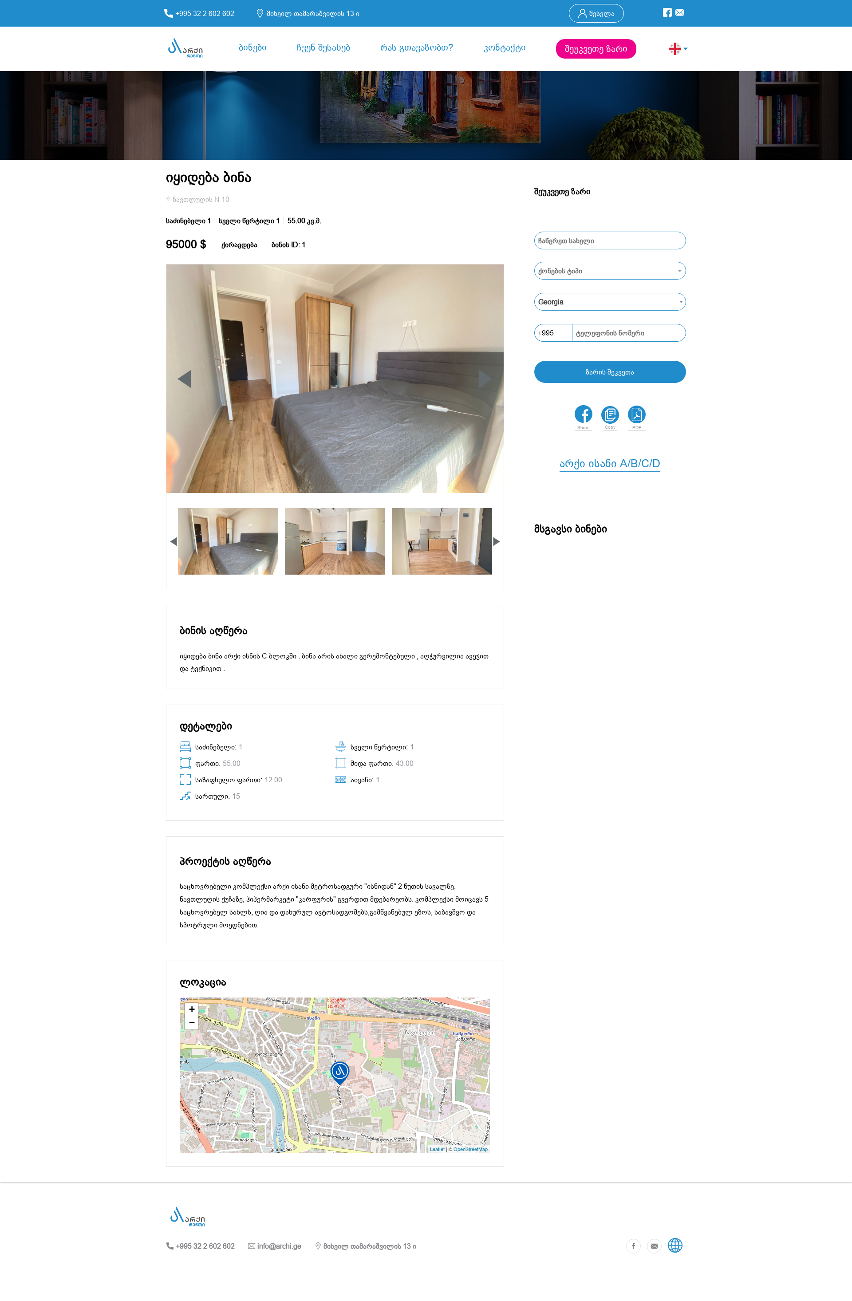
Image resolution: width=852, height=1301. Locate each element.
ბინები (253, 47)
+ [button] (192, 1009)
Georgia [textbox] (551, 302)
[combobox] (610, 302)
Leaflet (437, 1148)
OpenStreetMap (471, 1148)
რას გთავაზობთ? (417, 47)
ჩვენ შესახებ (323, 47)
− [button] (192, 1022)
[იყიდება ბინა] (610, 271)
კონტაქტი (505, 47)
